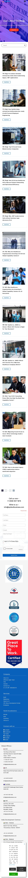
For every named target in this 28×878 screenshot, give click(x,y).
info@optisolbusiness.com (9, 764)
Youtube (7, 737)
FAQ (4, 682)
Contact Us (6, 685)
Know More (12, 864)
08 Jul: (14, 327)
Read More (6, 82)
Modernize (6, 699)
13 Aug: (13, 112)
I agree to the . (11, 541)
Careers (5, 683)
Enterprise (6, 705)
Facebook (7, 732)
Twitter (7, 733)
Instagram (7, 735)
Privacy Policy (14, 541)
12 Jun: (13, 433)
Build (4, 697)
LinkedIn (7, 730)
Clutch (6, 739)
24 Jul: (14, 253)
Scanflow (6, 718)
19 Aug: (14, 75)
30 (10, 490)
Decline (12, 869)
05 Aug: (13, 218)
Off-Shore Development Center (11, 703)
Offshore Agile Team (9, 680)
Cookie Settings (21, 869)
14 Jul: (12, 290)
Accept (13, 874)
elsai (4, 716)
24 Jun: (14, 398)
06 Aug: (12, 148)
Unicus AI (6, 720)
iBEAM (5, 714)
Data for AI (6, 701)
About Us (6, 678)
